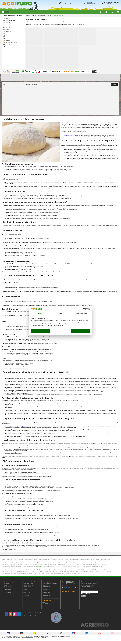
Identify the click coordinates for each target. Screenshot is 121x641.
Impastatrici (49, 15)
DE (73, 587)
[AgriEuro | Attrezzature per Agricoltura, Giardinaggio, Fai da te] (21, 4)
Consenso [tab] (39, 313)
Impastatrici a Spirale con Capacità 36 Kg (10, 562)
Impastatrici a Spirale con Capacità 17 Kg (61, 560)
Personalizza (60, 331)
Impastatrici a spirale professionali (9, 571)
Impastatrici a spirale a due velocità (9, 560)
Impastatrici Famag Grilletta (38, 573)
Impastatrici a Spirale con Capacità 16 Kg (42, 560)
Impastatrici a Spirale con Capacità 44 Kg (28, 562)
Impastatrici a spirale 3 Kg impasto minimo (73, 559)
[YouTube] (11, 617)
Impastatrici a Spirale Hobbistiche (78, 569)
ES (77, 587)
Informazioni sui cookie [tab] (81, 313)
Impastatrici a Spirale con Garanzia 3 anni (31, 566)
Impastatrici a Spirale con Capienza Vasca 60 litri (97, 564)
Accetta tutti (81, 331)
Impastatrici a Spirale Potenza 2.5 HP (108, 569)
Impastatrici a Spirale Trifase (25, 573)
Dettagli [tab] (60, 313)
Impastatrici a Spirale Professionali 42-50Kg (84, 571)
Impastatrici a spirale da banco (46, 569)
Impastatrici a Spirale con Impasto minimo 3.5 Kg (12, 568)
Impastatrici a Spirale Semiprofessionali (10, 573)
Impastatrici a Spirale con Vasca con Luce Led (11, 569)
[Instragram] (15, 617)
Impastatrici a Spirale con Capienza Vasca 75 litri (11, 566)
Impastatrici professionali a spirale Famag (14, 426)
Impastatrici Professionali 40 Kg (72, 573)
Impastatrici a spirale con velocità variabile (30, 569)
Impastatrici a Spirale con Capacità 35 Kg (97, 560)
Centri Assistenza (46, 588)
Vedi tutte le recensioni (66, 596)
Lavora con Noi (7, 586)
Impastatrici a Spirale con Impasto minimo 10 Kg (71, 566)
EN (64, 587)
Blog (5, 591)
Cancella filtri (114, 84)
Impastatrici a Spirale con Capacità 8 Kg (46, 562)
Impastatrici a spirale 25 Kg (57, 559)
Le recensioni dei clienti (68, 591)
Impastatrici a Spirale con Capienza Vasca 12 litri (87, 562)
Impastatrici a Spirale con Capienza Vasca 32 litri (76, 564)
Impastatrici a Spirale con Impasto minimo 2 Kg (92, 566)
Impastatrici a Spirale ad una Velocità (25, 560)
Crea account (45, 603)
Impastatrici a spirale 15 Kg (44, 559)
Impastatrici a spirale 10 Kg (19, 559)
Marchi (5, 585)
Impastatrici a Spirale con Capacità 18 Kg (79, 560)
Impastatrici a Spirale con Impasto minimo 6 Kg (53, 568)
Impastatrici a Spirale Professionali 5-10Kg (103, 571)
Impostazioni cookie (27, 594)
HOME (27, 15)
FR (69, 587)
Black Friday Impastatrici (7, 559)
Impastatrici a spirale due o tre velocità (62, 569)
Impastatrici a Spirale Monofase (93, 569)
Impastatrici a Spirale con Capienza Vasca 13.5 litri (12, 564)
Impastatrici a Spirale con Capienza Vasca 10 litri (66, 562)
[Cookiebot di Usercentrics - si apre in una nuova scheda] (84, 309)
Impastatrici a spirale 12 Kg (31, 559)
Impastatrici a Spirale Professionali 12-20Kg (26, 571)
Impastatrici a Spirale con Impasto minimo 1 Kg (50, 566)
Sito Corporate (7, 592)
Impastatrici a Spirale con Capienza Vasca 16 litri (33, 564)
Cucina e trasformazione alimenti (12, 15)
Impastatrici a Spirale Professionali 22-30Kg (45, 571)
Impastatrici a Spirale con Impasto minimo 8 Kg (73, 568)
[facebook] (6, 617)
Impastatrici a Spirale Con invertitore (92, 568)
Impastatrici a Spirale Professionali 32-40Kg (65, 571)
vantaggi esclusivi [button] (88, 586)
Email (82, 589)
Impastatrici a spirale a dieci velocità (103, 559)
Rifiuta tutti (40, 331)
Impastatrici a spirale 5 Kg (88, 559)
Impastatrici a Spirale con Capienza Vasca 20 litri (55, 564)
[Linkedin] (19, 617)
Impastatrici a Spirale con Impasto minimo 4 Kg (32, 568)
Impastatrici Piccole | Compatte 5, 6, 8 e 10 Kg (55, 573)
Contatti (6, 594)
